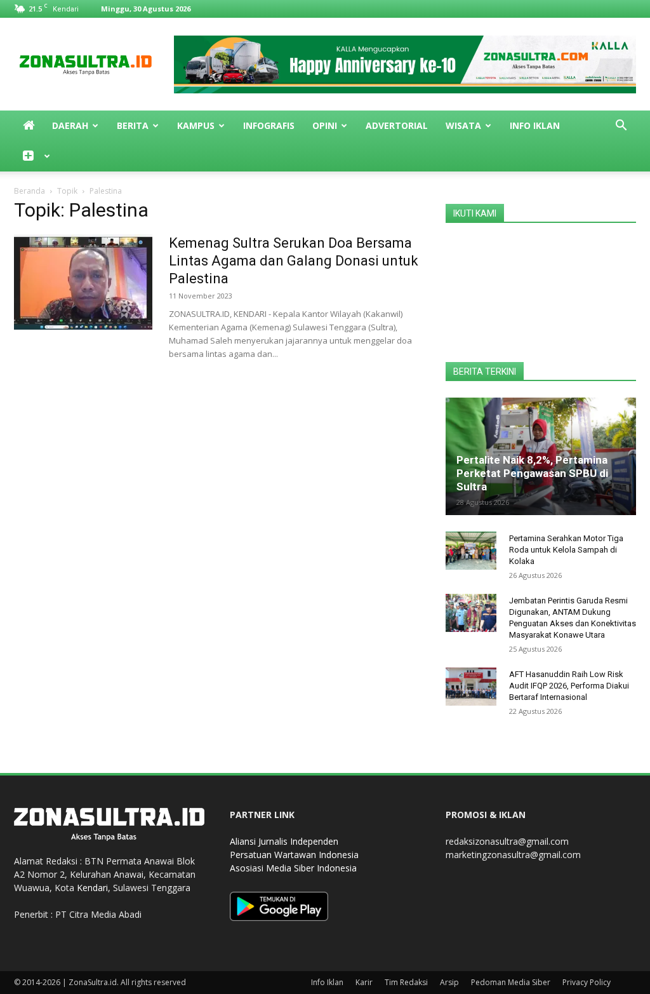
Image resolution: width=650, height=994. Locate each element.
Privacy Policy (586, 982)
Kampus (196, 125)
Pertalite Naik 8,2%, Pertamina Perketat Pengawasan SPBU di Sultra (532, 473)
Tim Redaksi (406, 982)
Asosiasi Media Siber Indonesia (293, 868)
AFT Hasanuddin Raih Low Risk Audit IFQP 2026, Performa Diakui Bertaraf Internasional (569, 685)
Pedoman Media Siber (510, 982)
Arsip (449, 982)
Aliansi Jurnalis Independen (284, 841)
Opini (324, 125)
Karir (364, 982)
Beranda (29, 190)
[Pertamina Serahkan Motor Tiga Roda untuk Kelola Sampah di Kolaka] (471, 551)
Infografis (269, 125)
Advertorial (397, 125)
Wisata (463, 125)
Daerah (70, 125)
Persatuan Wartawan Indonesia (294, 855)
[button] (621, 127)
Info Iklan (535, 125)
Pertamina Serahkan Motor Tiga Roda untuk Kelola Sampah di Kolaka (566, 550)
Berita (133, 125)
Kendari (92, 888)
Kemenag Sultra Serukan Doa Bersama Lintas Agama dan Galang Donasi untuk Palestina (293, 260)
